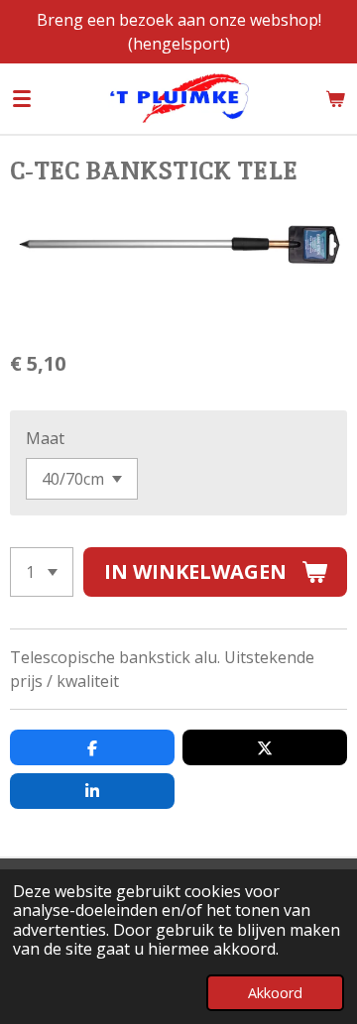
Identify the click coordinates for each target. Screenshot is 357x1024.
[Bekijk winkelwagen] (335, 98)
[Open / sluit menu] (22, 98)
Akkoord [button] (275, 992)
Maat (45, 438)
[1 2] (41, 572)
